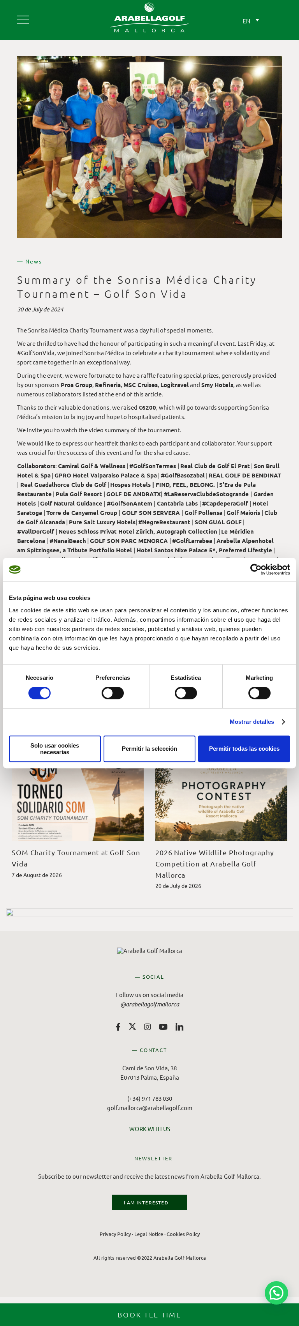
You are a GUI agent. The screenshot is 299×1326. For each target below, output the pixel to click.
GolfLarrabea (192, 541)
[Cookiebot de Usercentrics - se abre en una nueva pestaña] (256, 569)
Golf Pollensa (203, 512)
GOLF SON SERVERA (151, 512)
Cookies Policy (183, 1234)
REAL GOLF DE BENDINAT (245, 475)
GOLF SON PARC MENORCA (129, 541)
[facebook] (118, 1027)
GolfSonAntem (129, 503)
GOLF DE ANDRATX (133, 494)
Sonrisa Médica (48, 330)
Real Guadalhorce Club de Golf (63, 484)
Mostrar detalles (252, 721)
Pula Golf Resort (79, 494)
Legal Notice (148, 1234)
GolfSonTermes (152, 466)
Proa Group (76, 385)
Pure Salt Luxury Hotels (102, 522)
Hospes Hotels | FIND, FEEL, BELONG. (162, 484)
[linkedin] (179, 1027)
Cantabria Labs (177, 503)
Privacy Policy (115, 1234)
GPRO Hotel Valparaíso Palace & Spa (106, 475)
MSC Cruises (140, 385)
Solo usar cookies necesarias (54, 748)
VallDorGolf (35, 531)
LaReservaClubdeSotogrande (206, 494)
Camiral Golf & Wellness (91, 466)
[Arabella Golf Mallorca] (23, 17)
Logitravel (174, 385)
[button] (276, 1293)
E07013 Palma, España (149, 1077)
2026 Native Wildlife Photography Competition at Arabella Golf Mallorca (214, 863)
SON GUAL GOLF (218, 522)
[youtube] (163, 1027)
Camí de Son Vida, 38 (149, 1067)
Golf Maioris (243, 512)
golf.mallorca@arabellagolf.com (149, 1107)
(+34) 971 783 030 (149, 1098)
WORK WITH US (149, 1128)
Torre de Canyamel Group (81, 512)
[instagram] (147, 1027)
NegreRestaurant (164, 522)
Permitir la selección (149, 748)
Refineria (108, 385)
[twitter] (132, 1026)
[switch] (113, 693)
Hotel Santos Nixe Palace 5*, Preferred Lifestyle (204, 550)
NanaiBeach (67, 541)
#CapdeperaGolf (225, 503)
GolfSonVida (36, 352)
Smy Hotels (217, 385)
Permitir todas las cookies (244, 748)
